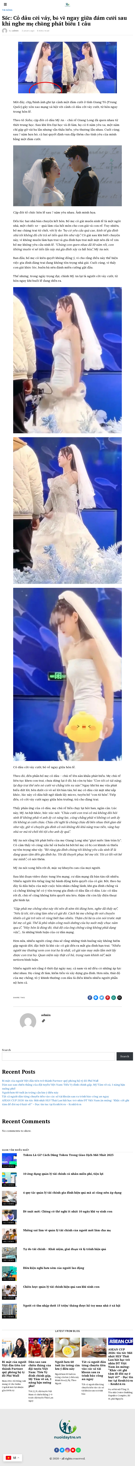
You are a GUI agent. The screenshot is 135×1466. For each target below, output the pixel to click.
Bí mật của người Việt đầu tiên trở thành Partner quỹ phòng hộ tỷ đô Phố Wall (50, 1080)
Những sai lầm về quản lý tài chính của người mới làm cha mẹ (67, 1230)
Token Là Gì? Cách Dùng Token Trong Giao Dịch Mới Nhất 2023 (68, 1155)
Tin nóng (7, 10)
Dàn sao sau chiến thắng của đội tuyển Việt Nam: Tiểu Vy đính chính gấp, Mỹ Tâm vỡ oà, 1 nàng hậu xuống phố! (40, 1374)
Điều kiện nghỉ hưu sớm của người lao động (53, 1268)
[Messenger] (96, 997)
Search (6, 1050)
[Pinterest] (107, 997)
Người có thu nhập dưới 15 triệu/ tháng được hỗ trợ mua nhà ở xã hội (71, 1305)
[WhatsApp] (78, 1450)
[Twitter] (101, 997)
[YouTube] (72, 1450)
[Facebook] (90, 997)
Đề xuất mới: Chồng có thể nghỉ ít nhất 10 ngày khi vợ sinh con (67, 1211)
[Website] (43, 1021)
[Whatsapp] (113, 997)
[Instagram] (67, 1450)
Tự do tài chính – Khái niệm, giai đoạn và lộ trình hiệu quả (64, 1249)
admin (15, 31)
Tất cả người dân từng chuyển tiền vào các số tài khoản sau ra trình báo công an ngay (55, 1096)
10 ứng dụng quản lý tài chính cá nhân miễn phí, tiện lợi (63, 1174)
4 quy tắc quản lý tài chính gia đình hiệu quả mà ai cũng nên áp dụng (72, 1192)
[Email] (119, 997)
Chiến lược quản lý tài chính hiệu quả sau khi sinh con (61, 1287)
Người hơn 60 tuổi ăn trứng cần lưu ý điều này (30, 1092)
